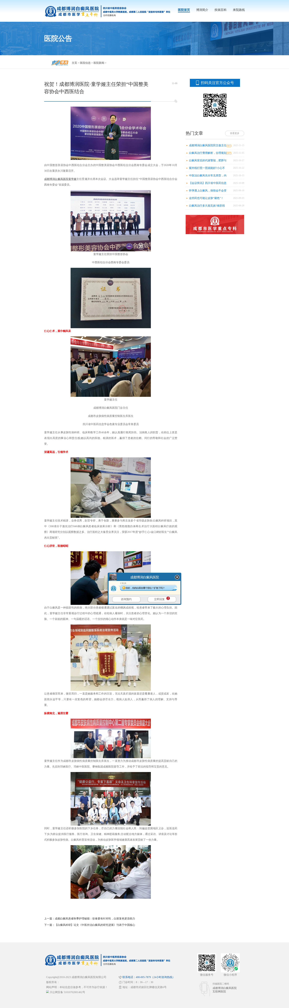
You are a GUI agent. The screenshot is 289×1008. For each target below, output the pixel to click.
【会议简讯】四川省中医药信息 (207, 183)
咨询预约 (126, 599)
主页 (74, 62)
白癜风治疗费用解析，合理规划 (207, 152)
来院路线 (239, 10)
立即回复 (159, 599)
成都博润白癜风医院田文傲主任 (207, 145)
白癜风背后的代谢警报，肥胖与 (207, 160)
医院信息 (85, 62)
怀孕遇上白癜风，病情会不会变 (207, 190)
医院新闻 (98, 62)
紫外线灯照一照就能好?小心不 (207, 168)
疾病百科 (221, 10)
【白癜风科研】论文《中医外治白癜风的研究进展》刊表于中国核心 (95, 924)
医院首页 (184, 10)
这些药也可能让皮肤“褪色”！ (206, 198)
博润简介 (202, 10)
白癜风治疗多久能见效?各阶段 (207, 205)
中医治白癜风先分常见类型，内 (207, 175)
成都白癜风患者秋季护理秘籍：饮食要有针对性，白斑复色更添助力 (95, 918)
